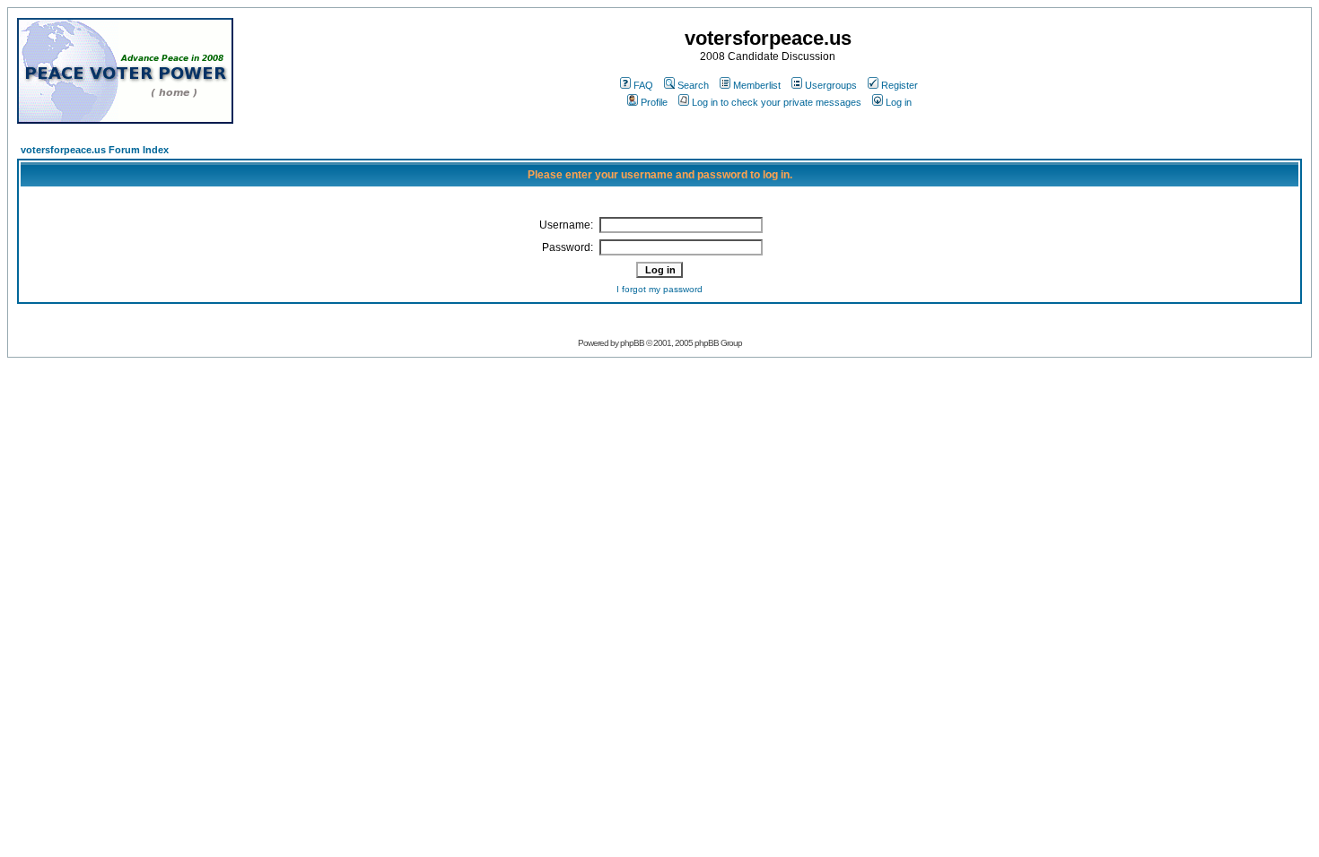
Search (693, 85)
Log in (899, 102)
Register (899, 85)
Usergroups (831, 85)
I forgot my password (659, 289)
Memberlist (757, 85)
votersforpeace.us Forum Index (95, 149)
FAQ (643, 85)
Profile (654, 102)
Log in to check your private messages (776, 102)
